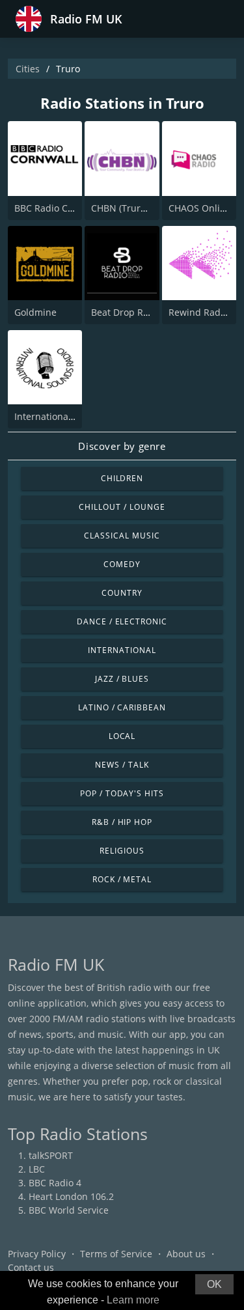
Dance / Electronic (122, 621)
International (122, 650)
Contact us (31, 1267)
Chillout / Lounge (122, 506)
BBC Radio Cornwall (57, 208)
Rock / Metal (122, 879)
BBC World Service (69, 1210)
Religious (122, 850)
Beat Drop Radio (126, 312)
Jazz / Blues (122, 678)
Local (122, 736)
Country (122, 592)
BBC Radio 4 (55, 1183)
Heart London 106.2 (71, 1196)
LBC (37, 1169)
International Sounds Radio (73, 416)
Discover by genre (121, 446)
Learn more (133, 1299)
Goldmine (35, 312)
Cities (28, 69)
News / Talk (122, 764)
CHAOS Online (200, 208)
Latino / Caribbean (122, 707)
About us (186, 1253)
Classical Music (121, 535)
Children (122, 478)
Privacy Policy (37, 1253)
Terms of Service (116, 1253)
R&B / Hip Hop (122, 822)
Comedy (122, 564)
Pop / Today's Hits (122, 793)
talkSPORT (51, 1155)
